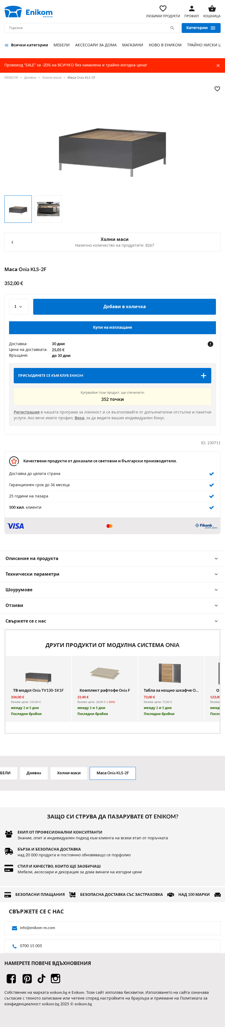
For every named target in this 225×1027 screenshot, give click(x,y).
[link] (28, 11)
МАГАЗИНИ (132, 45)
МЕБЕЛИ (62, 45)
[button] (210, 344)
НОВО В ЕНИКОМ (165, 45)
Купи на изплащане (112, 328)
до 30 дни (61, 356)
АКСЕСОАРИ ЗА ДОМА (96, 45)
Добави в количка (124, 307)
